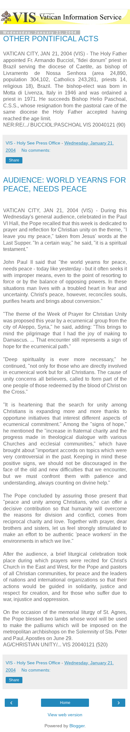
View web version (65, 714)
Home (65, 703)
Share (14, 160)
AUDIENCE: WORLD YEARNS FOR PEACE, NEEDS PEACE (64, 184)
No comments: (35, 150)
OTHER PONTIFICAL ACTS (50, 38)
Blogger (77, 725)
